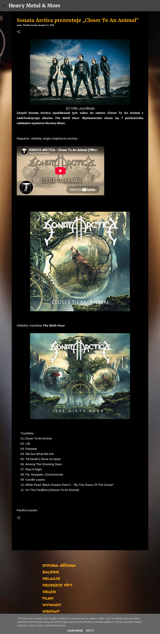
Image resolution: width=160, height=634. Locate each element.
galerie (50, 571)
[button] (18, 32)
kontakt (51, 611)
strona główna (59, 565)
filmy (48, 598)
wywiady (51, 604)
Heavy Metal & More (34, 5)
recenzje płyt (57, 584)
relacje (51, 578)
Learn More (75, 630)
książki (49, 591)
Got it (90, 630)
